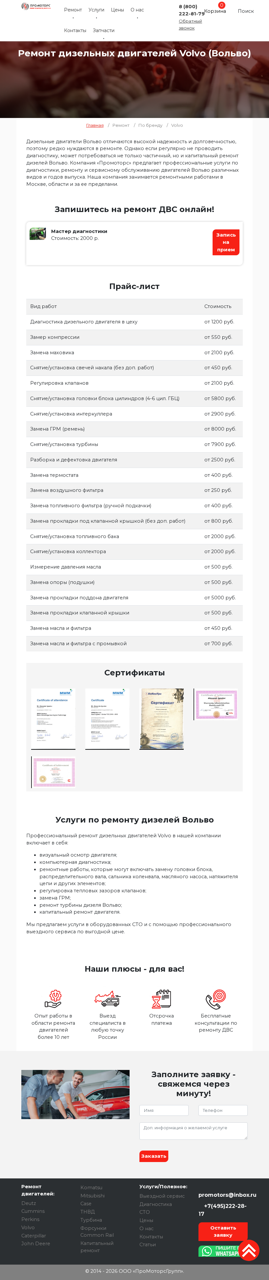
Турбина (91, 1220)
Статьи (147, 1245)
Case (86, 1204)
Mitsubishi (92, 1196)
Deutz (28, 1203)
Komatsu (91, 1188)
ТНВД (87, 1212)
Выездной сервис (162, 1196)
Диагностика (155, 1204)
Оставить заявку (223, 1231)
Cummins (33, 1211)
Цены (117, 10)
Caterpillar (33, 1236)
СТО (144, 1212)
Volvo (28, 1228)
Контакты (75, 30)
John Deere (35, 1244)
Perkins (30, 1219)
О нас (137, 10)
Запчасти (103, 30)
